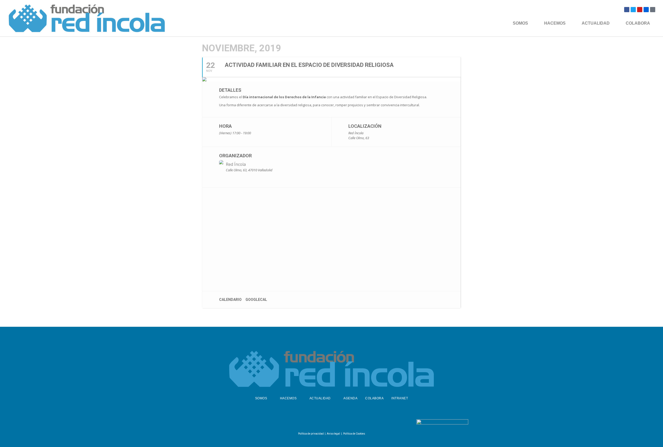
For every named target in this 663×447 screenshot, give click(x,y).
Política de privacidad (311, 433)
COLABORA (638, 23)
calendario (230, 299)
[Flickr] (646, 9)
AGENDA (350, 398)
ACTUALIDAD (596, 23)
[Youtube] (639, 9)
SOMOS (520, 23)
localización (364, 126)
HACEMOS (555, 23)
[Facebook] (626, 9)
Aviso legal (333, 433)
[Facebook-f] (317, 423)
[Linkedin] (343, 423)
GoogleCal (256, 299)
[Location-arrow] (652, 9)
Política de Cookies (354, 433)
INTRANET (399, 398)
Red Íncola (236, 164)
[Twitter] (633, 9)
